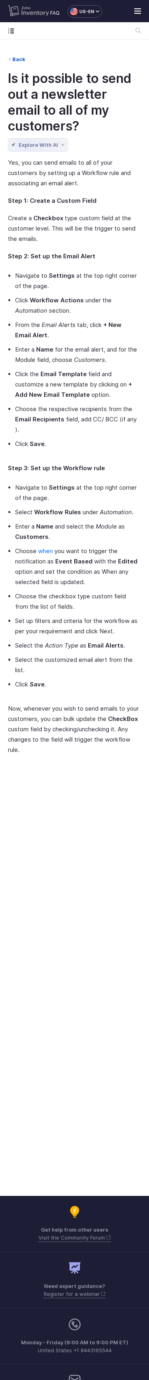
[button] (81, 11)
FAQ (55, 13)
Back (18, 59)
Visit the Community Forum (72, 1237)
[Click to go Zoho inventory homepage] (28, 11)
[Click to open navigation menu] (13, 31)
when (45, 551)
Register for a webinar (72, 1294)
